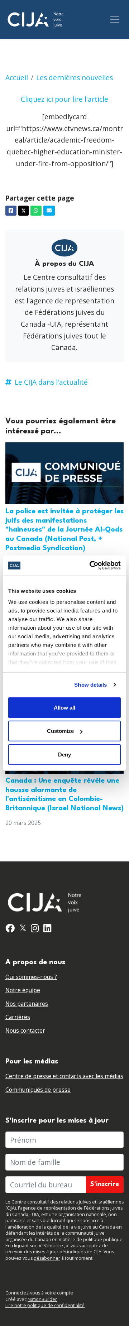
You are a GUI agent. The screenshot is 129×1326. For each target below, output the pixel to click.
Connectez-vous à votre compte (39, 1293)
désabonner (47, 1258)
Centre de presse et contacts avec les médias (64, 1076)
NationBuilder (42, 1299)
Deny (64, 754)
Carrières (17, 1017)
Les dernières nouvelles (74, 77)
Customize (60, 731)
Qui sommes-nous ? (31, 977)
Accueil (16, 77)
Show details (90, 685)
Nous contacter (25, 1030)
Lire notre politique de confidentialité (45, 1305)
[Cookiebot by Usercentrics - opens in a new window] (91, 565)
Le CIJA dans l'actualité (51, 382)
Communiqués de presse (38, 1090)
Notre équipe (22, 990)
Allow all (64, 707)
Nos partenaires (26, 1004)
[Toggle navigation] (114, 19)
